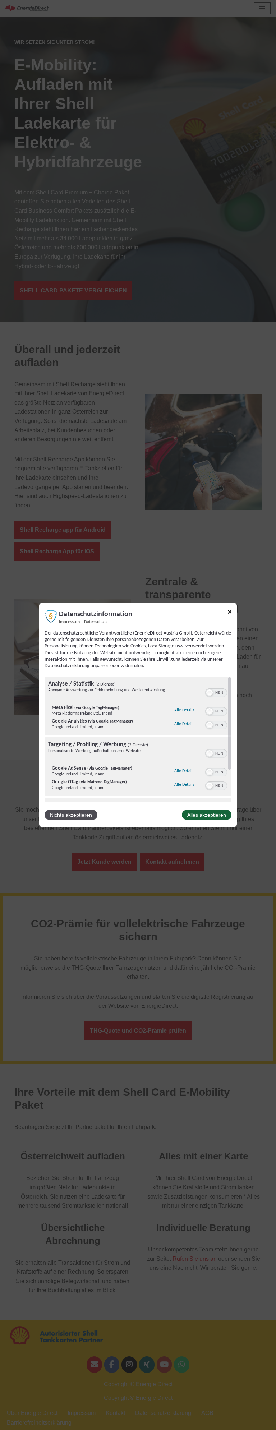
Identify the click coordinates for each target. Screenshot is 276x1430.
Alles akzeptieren (206, 815)
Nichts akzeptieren (71, 815)
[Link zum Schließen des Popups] (229, 613)
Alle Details (184, 710)
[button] (209, 692)
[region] (138, 739)
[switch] (216, 692)
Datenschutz (95, 622)
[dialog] (138, 715)
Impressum (69, 622)
